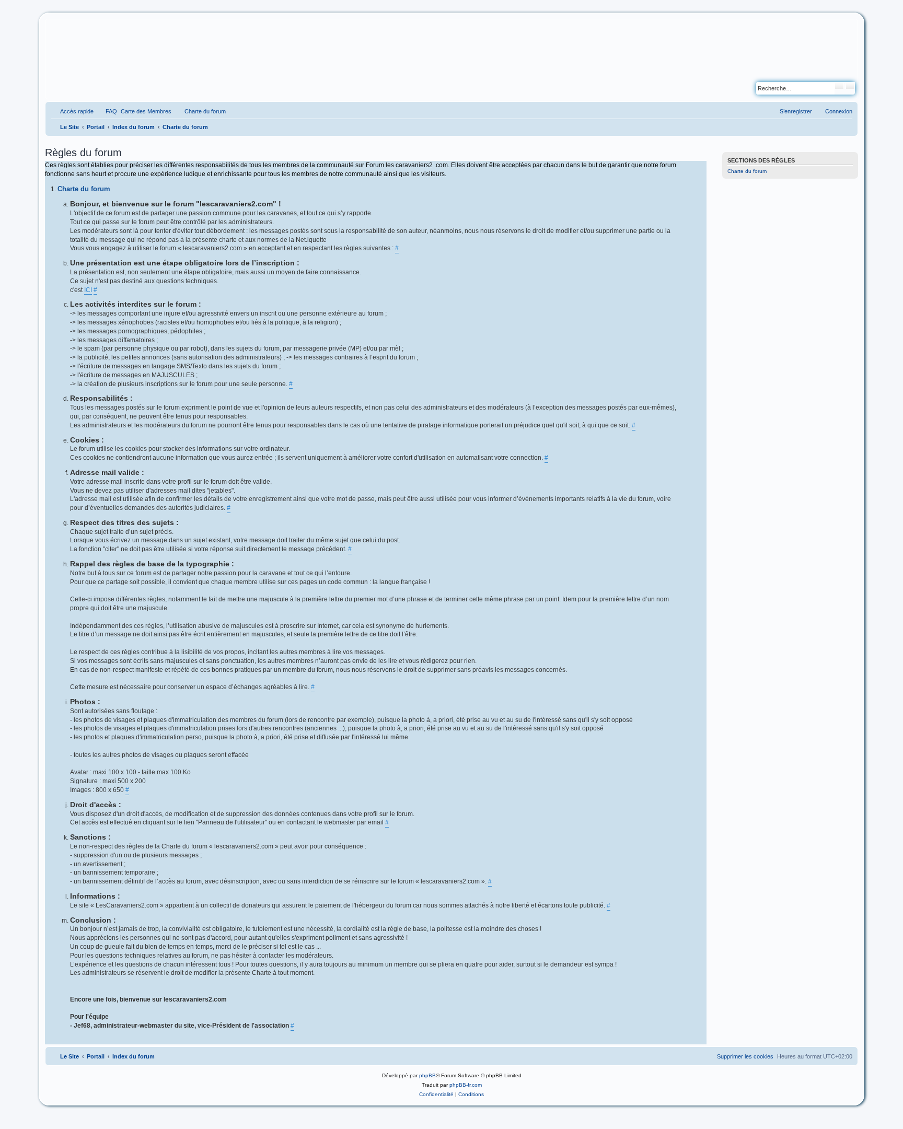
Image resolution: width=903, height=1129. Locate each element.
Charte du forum (747, 171)
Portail (96, 127)
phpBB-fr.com (465, 1085)
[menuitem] (106, 111)
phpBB (427, 1075)
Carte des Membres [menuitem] (146, 111)
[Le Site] (95, 59)
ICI (88, 290)
